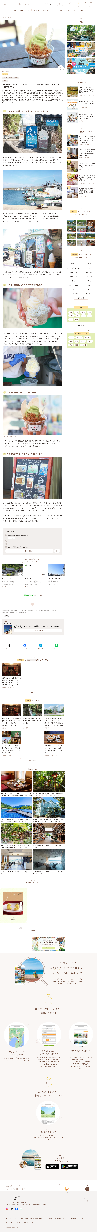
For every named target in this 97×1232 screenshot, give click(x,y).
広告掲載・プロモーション (40, 1218)
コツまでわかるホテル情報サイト (79, 1218)
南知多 (9, 17)
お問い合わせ (28, 1218)
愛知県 (4, 17)
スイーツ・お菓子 (7, 77)
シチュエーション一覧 (27, 1222)
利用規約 (21, 1218)
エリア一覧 (9, 1222)
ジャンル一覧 (16, 1222)
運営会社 (50, 1218)
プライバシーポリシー (11, 1218)
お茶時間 (5, 81)
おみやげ (16, 77)
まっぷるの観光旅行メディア (62, 1218)
